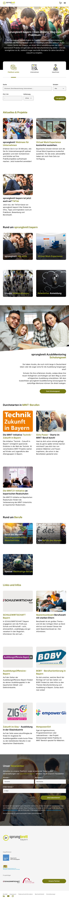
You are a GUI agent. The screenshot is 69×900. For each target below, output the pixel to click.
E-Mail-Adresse (8, 787)
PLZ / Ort (5, 94)
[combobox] (59, 88)
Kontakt (5, 894)
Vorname (6, 777)
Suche (5, 84)
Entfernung (27, 94)
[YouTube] (8, 896)
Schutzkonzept (50, 894)
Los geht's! (60, 98)
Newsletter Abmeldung (10, 810)
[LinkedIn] (4, 896)
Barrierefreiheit (39, 894)
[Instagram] (13, 896)
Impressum (13, 894)
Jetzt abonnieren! (53, 798)
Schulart (55, 84)
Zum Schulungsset (53, 391)
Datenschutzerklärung (53, 810)
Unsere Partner (54, 881)
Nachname (39, 777)
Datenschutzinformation (25, 894)
